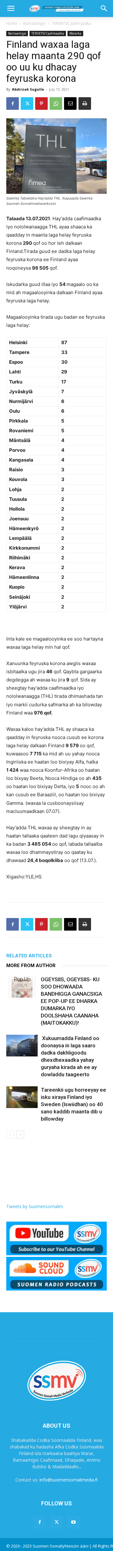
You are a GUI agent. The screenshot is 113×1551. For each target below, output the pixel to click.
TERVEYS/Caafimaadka (71, 23)
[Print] (84, 103)
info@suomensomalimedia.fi (69, 1480)
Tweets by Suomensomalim (34, 1206)
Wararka (75, 33)
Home (11, 23)
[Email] (70, 103)
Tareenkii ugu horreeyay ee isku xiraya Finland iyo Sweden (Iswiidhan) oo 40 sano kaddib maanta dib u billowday (73, 1104)
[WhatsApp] (56, 103)
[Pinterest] (41, 103)
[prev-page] (10, 1135)
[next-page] (20, 1135)
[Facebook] (12, 103)
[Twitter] (27, 103)
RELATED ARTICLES (29, 956)
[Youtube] (73, 1522)
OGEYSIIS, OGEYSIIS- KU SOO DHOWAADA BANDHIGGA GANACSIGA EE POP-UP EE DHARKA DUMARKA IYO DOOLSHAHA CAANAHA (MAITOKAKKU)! (71, 1001)
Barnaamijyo (34, 23)
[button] (11, 8)
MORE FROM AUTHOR (31, 965)
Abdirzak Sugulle (28, 89)
